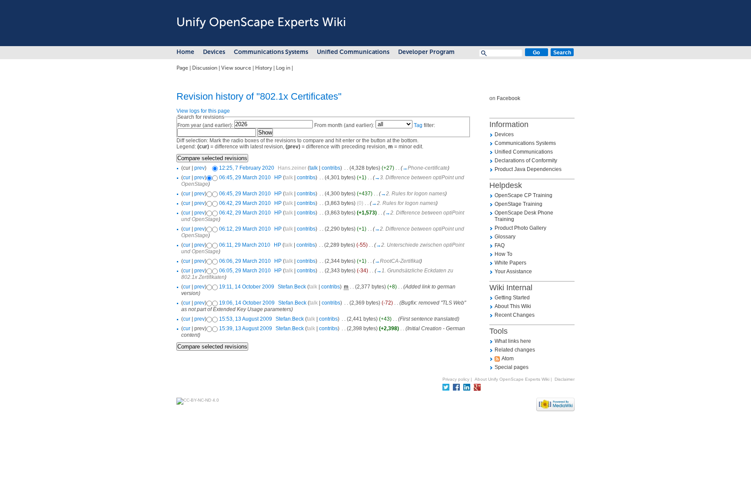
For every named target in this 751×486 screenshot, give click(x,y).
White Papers (510, 263)
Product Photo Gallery (520, 228)
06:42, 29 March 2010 (245, 203)
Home (185, 52)
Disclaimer (565, 379)
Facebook (508, 98)
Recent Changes (515, 315)
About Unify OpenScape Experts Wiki (512, 379)
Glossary (505, 237)
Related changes (515, 350)
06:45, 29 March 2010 (245, 177)
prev (199, 168)
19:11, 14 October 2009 (246, 287)
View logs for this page (203, 111)
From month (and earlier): (344, 125)
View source (236, 68)
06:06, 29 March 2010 (245, 261)
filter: (424, 125)
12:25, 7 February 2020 (246, 168)
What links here (513, 341)
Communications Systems (271, 52)
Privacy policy (455, 379)
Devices (214, 52)
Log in (283, 68)
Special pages (511, 367)
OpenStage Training (518, 204)
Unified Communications (353, 52)
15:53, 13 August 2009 (245, 319)
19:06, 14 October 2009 (247, 303)
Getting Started (512, 298)
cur (186, 177)
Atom (508, 358)
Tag (418, 125)
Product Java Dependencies (528, 169)
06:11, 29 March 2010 (244, 245)
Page (182, 68)
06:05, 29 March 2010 (245, 271)
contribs (331, 168)
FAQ (500, 245)
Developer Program (426, 52)
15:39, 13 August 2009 (245, 328)
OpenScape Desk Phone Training (524, 216)
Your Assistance (513, 271)
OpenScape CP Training (523, 195)
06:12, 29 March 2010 (245, 229)
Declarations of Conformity (526, 161)
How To (503, 254)
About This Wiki (513, 306)
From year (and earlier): (205, 125)
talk (313, 168)
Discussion (204, 68)
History (263, 68)
